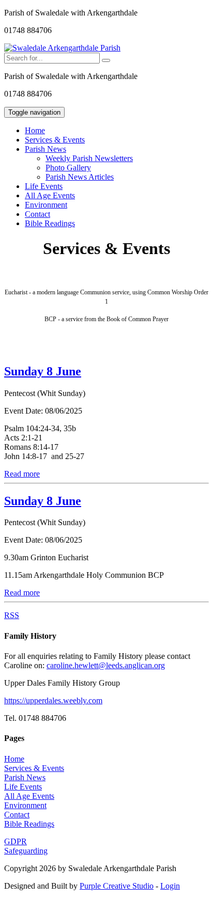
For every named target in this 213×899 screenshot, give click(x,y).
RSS (11, 615)
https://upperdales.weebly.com (53, 700)
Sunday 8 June (42, 371)
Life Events (44, 186)
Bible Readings (50, 223)
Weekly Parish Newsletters (89, 158)
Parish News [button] (45, 149)
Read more (22, 473)
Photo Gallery (68, 167)
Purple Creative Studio (117, 885)
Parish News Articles (79, 176)
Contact (37, 214)
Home (35, 130)
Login (170, 885)
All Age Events (50, 195)
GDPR (15, 841)
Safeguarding (26, 850)
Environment (46, 204)
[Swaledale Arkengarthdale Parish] (62, 47)
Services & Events (55, 139)
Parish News (24, 777)
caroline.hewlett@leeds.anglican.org (106, 665)
